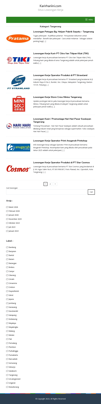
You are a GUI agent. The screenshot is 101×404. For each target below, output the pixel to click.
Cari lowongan (12, 188)
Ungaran (12, 383)
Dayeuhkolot (14, 291)
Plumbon (12, 347)
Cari (91, 192)
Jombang (12, 303)
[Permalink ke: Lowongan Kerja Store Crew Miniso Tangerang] (18, 104)
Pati (10, 339)
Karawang (13, 307)
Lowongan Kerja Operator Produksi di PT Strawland (60, 75)
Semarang (13, 363)
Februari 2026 (14, 211)
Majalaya (12, 323)
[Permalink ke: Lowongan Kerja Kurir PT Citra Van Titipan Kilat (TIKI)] (18, 60)
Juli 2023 (12, 227)
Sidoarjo (12, 367)
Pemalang (13, 343)
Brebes (11, 267)
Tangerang (13, 375)
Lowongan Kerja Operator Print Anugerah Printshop (60, 140)
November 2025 (15, 219)
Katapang (12, 315)
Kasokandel (13, 311)
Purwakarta (13, 355)
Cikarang (12, 275)
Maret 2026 (13, 207)
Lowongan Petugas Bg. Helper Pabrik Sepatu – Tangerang (63, 31)
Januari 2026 (14, 215)
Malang (12, 331)
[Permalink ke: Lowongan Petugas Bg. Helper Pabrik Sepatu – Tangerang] (18, 38)
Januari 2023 (14, 231)
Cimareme (13, 283)
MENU (90, 20)
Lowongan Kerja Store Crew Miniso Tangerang (57, 97)
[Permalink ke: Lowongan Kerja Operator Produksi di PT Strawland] (18, 82)
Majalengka (13, 327)
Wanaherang (14, 387)
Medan (11, 335)
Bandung (12, 247)
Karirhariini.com (50, 6)
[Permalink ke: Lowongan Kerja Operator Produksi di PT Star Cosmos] (18, 169)
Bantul (11, 255)
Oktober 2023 (14, 223)
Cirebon (12, 287)
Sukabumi (13, 371)
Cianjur (11, 271)
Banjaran (12, 251)
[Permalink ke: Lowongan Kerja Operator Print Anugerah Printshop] (18, 147)
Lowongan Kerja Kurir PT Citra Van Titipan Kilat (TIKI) (61, 53)
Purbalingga (13, 351)
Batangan (13, 263)
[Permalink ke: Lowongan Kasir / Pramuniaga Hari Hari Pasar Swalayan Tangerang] (18, 125)
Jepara (11, 299)
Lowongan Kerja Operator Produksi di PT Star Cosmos (61, 162)
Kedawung (13, 319)
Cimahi (11, 279)
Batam (11, 259)
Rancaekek (13, 359)
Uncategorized (14, 379)
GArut (11, 295)
